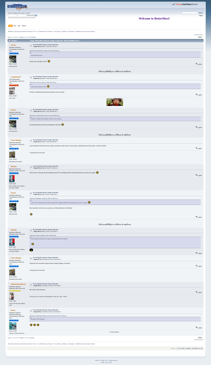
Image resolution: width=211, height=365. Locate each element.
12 (25, 37)
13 (26, 37)
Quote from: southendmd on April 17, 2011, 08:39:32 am (45, 115)
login (23, 13)
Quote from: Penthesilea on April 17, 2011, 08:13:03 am (44, 50)
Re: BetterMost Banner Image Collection (45, 44)
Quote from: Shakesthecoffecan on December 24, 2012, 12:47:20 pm (48, 315)
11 (23, 37)
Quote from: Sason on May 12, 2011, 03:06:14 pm (43, 235)
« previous (197, 34)
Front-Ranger (16, 140)
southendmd (16, 77)
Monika (14, 166)
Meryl (13, 310)
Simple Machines (113, 360)
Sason (13, 45)
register (28, 13)
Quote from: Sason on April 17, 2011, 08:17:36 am (43, 82)
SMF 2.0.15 (98, 360)
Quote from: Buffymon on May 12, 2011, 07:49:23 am (44, 198)
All (28, 37)
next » (201, 34)
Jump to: (173, 348)
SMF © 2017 (105, 360)
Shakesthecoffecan (18, 284)
